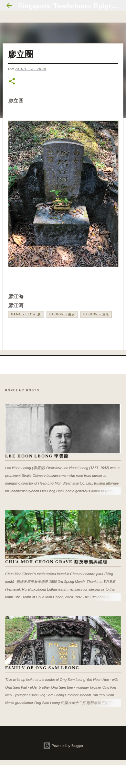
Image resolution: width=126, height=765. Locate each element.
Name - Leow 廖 (26, 314)
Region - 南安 (62, 314)
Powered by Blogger (67, 746)
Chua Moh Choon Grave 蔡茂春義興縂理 (56, 561)
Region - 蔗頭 (96, 314)
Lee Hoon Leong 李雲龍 (37, 456)
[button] (12, 81)
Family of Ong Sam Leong (42, 667)
